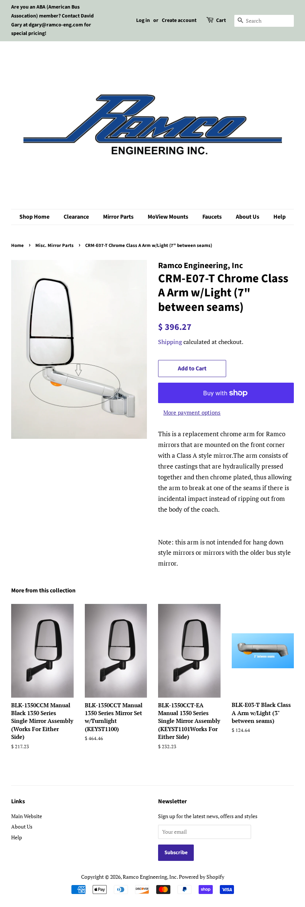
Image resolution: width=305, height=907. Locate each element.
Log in (143, 20)
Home (17, 245)
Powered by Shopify (201, 876)
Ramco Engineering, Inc (150, 876)
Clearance (76, 217)
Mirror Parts (118, 217)
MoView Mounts (168, 217)
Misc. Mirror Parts (54, 245)
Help (279, 217)
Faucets (212, 217)
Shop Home (34, 217)
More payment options (192, 412)
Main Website (26, 816)
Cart (221, 20)
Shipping (170, 342)
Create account (179, 20)
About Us (247, 217)
